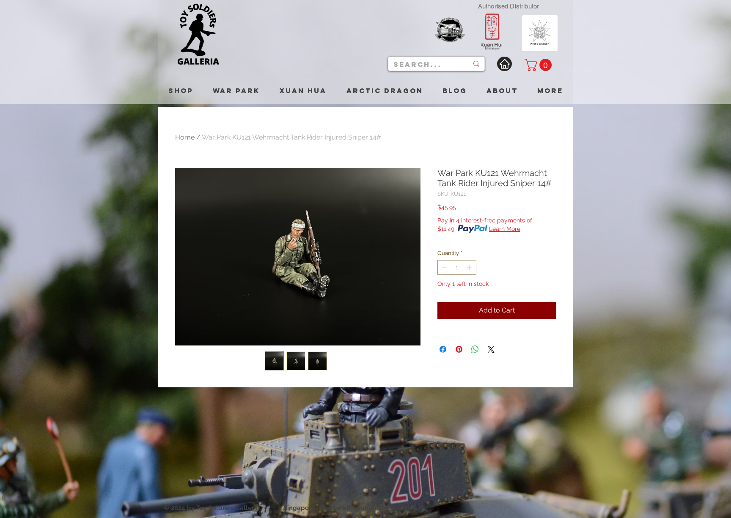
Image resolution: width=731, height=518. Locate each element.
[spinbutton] (457, 267)
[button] (540, 65)
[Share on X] (491, 349)
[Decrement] (444, 267)
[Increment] (470, 267)
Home (185, 137)
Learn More (504, 228)
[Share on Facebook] (443, 349)
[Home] (504, 64)
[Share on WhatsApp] (475, 349)
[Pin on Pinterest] (459, 349)
